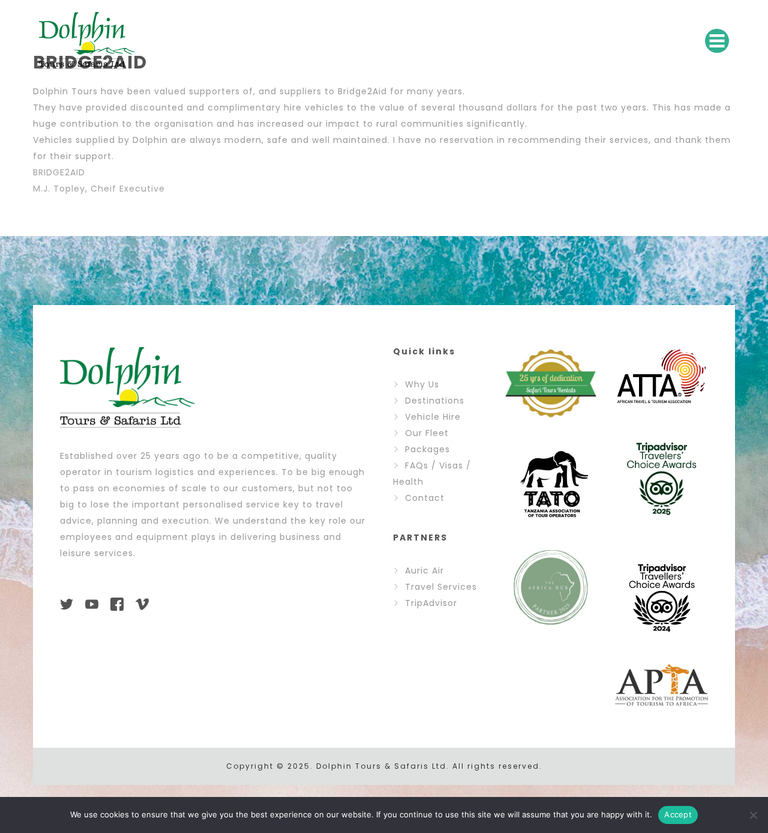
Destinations (434, 401)
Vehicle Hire (433, 417)
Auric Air (424, 571)
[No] (753, 815)
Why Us (422, 384)
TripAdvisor (431, 603)
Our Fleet (427, 433)
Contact (425, 498)
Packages (427, 449)
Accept (678, 814)
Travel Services (441, 587)
